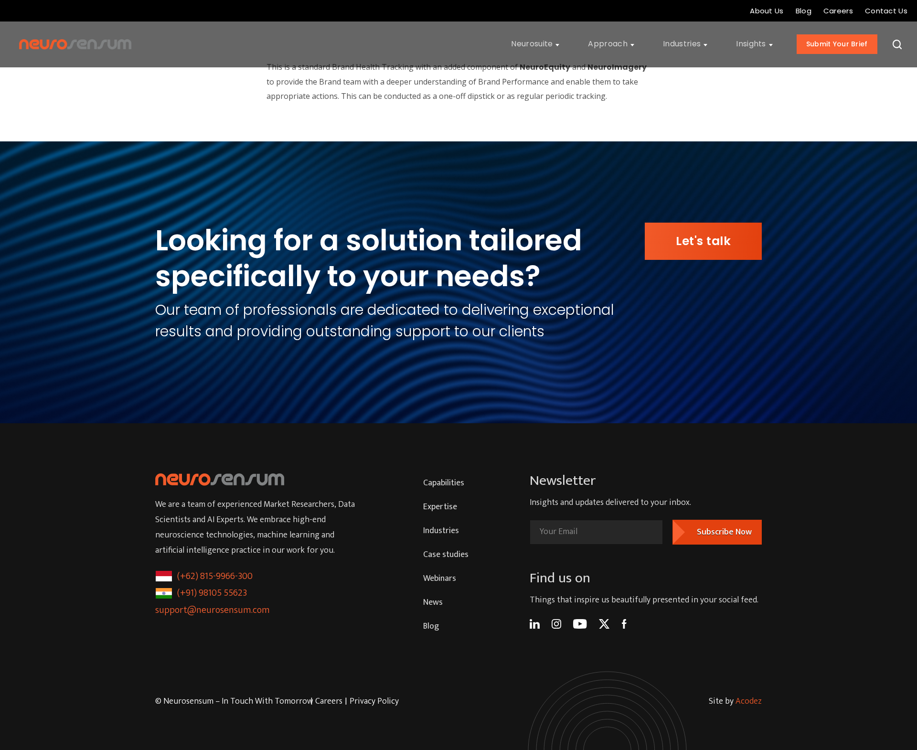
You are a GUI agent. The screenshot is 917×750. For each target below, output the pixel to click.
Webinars (439, 578)
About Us (766, 11)
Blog (803, 11)
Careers (838, 11)
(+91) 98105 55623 (212, 593)
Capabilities (443, 483)
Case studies (446, 554)
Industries (441, 531)
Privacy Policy (374, 701)
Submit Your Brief (837, 44)
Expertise (440, 507)
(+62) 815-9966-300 (215, 576)
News (433, 602)
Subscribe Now (724, 532)
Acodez (749, 701)
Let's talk (703, 241)
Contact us (886, 11)
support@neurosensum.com (212, 610)
